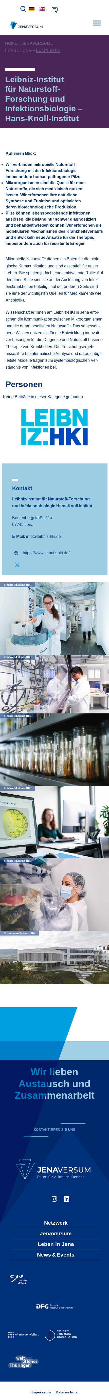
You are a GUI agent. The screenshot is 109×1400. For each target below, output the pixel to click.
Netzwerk (56, 1223)
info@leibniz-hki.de (43, 536)
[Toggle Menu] (97, 22)
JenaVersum (36, 43)
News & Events (56, 1255)
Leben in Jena (56, 1244)
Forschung (18, 50)
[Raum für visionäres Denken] (26, 26)
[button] (54, 553)
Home (11, 43)
